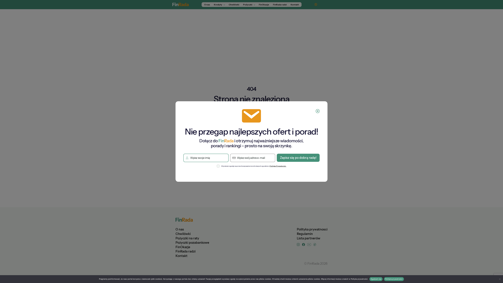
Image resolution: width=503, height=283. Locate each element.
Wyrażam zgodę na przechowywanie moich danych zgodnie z (253, 166)
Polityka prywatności (394, 279)
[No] (499, 279)
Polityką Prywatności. (278, 166)
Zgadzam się (376, 279)
